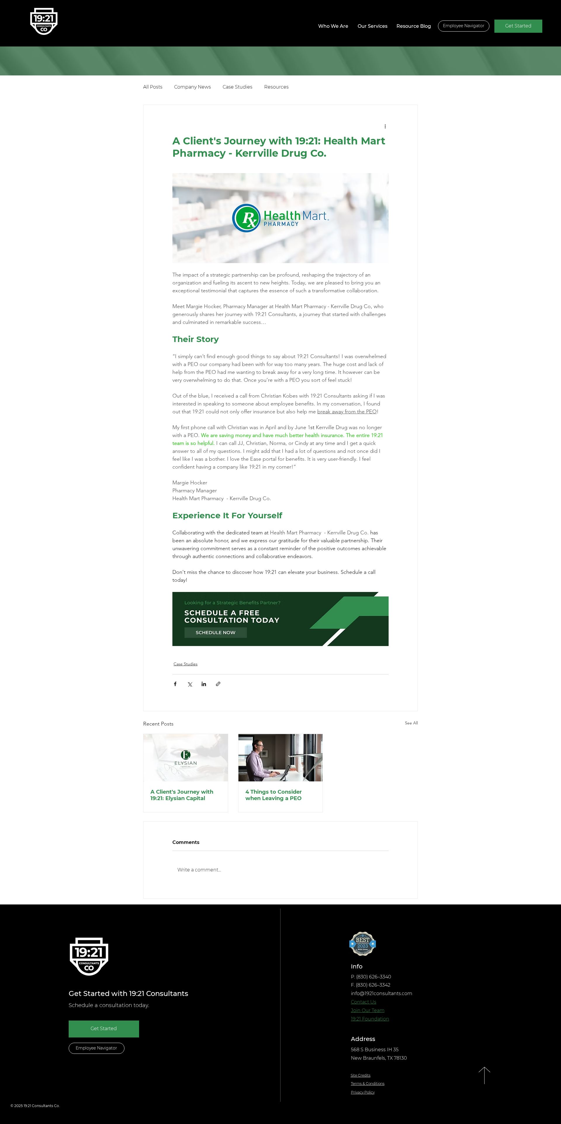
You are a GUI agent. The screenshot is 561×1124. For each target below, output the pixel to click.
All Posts (152, 87)
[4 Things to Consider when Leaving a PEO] (280, 757)
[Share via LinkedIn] (204, 684)
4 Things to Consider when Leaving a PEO (273, 795)
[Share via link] (218, 684)
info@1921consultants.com (381, 993)
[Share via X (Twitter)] (189, 684)
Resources (276, 87)
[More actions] (385, 126)
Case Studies (237, 87)
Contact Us (363, 1002)
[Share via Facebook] (175, 684)
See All (411, 723)
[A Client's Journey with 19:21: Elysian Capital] (185, 757)
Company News (192, 87)
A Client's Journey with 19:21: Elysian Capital (181, 795)
